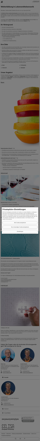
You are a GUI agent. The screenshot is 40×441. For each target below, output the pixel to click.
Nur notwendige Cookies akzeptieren (20, 227)
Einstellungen (20, 231)
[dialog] (20, 220)
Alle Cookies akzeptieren (20, 222)
